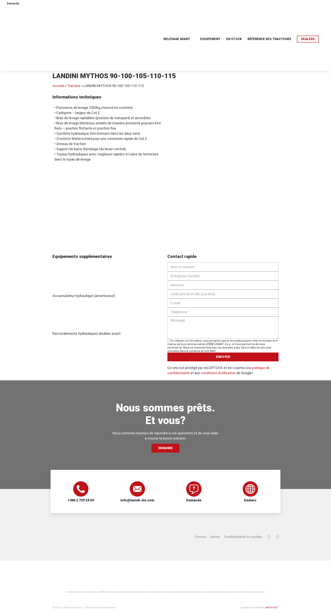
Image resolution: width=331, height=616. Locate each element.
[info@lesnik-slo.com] (137, 489)
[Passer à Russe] (325, 3)
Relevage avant (177, 39)
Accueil (58, 86)
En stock (234, 39)
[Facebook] (269, 537)
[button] (325, 39)
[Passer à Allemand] (311, 3)
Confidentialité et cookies (243, 537)
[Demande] (194, 489)
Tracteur (73, 86)
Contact (200, 537)
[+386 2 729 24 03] (80, 489)
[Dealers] (250, 489)
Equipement (210, 39)
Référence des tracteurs (269, 39)
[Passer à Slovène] (296, 3)
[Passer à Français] (318, 3)
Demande (193, 500)
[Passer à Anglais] (304, 3)
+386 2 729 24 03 (81, 500)
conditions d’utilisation (218, 373)
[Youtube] (277, 537)
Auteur (215, 537)
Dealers (250, 500)
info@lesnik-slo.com (137, 500)
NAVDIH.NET (272, 607)
